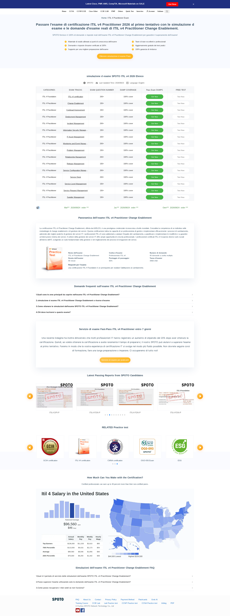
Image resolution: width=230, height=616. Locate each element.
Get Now (172, 4)
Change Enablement (76, 103)
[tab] (115, 295)
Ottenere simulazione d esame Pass (115, 56)
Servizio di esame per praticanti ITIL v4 (115, 361)
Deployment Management (75, 117)
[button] (115, 295)
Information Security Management (76, 130)
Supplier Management (75, 197)
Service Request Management (75, 190)
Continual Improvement (75, 110)
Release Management (75, 164)
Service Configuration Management (77, 170)
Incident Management (75, 123)
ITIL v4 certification (75, 97)
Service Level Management (75, 184)
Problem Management (75, 150)
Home (103, 17)
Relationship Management (75, 157)
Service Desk (75, 177)
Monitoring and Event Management (77, 144)
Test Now (180, 96)
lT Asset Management (75, 137)
